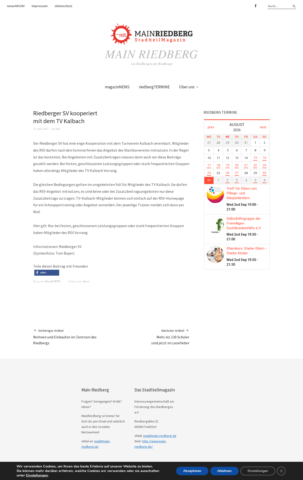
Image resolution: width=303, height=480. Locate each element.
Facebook (255, 5)
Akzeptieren (192, 471)
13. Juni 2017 (41, 128)
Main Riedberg (151, 53)
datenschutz (63, 6)
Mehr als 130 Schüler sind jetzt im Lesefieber (170, 336)
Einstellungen (37, 475)
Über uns (187, 87)
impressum (40, 6)
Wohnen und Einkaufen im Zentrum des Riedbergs (65, 336)
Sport (86, 281)
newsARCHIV (16, 6)
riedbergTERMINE (154, 87)
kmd (58, 128)
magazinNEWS (117, 87)
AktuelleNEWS (52, 281)
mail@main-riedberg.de (159, 436)
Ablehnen (224, 471)
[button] (46, 273)
